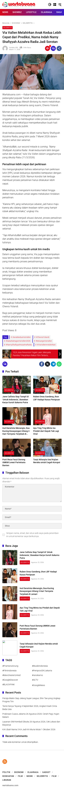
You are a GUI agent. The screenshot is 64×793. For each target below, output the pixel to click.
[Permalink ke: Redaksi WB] (5, 48)
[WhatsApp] (59, 364)
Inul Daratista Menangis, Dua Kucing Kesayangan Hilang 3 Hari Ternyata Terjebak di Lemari (16, 431)
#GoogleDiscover (10, 680)
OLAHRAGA (32, 772)
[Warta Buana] (18, 4)
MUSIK (29, 776)
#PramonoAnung (10, 666)
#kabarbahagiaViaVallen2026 (18, 341)
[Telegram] (53, 364)
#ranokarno (37, 675)
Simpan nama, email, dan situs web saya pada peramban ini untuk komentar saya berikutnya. (32, 534)
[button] (49, 4)
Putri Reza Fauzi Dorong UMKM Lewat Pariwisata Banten (13, 462)
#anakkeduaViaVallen (22, 337)
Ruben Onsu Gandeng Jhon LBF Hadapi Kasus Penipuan (46, 398)
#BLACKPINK (8, 684)
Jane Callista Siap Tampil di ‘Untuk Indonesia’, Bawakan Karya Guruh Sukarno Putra (15, 399)
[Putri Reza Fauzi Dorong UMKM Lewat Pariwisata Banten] (16, 448)
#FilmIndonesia (9, 670)
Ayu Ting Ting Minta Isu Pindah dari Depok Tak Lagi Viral (46, 431)
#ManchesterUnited (11, 675)
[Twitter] (47, 364)
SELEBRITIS (7, 28)
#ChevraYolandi (42, 337)
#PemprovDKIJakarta (42, 670)
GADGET (46, 772)
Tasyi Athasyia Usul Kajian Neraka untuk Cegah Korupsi (46, 461)
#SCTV (35, 680)
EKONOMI (19, 772)
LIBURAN (6, 780)
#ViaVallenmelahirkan (46, 345)
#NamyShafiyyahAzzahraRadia (19, 345)
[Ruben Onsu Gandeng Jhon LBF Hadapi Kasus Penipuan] (47, 385)
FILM (20, 776)
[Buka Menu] (55, 4)
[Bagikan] (59, 48)
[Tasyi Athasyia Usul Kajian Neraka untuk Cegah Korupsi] (47, 448)
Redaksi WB (13, 47)
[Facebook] (41, 364)
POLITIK (6, 772)
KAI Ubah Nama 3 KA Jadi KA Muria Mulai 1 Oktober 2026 (28, 729)
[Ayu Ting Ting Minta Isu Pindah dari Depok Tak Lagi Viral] (47, 416)
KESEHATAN (8, 776)
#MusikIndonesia (40, 666)
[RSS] (4, 761)
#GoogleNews (38, 685)
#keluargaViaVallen (44, 341)
